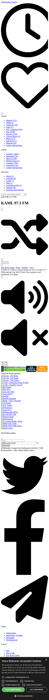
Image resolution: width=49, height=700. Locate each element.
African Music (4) (13, 136)
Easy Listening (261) (14, 129)
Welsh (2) (10, 176)
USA (32, 268)
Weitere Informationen (37, 672)
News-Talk (10, 653)
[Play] (2, 277)
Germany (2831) (12, 154)
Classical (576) (12, 125)
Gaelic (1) (10, 181)
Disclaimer (10, 638)
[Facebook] (24, 574)
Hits (7, 651)
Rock (18, 268)
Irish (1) (9, 183)
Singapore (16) (12, 156)
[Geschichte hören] (24, 56)
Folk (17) (9, 127)
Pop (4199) (10, 132)
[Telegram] (24, 622)
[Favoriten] (24, 111)
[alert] (24, 678)
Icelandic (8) (11, 178)
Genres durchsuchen (14, 145)
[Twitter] (24, 498)
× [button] (46, 660)
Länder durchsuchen (14, 168)
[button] (24, 315)
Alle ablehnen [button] (36, 689)
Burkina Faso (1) (12, 161)
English (25, 268)
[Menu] (2, 113)
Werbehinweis (11, 640)
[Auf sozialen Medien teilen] (2, 260)
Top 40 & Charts (7, 268)
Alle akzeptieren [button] (13, 689)
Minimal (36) (11, 143)
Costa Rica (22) (12, 165)
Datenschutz (11, 633)
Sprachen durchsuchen (15, 190)
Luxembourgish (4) (13, 185)
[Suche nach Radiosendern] (26, 194)
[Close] (2, 438)
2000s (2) (10, 123)
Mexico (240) (11, 158)
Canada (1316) (12, 163)
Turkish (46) (11, 188)
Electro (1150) (11, 134)
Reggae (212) (11, 120)
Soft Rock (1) (11, 141)
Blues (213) (10, 138)
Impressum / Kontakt (14, 635)
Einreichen (6, 446)
